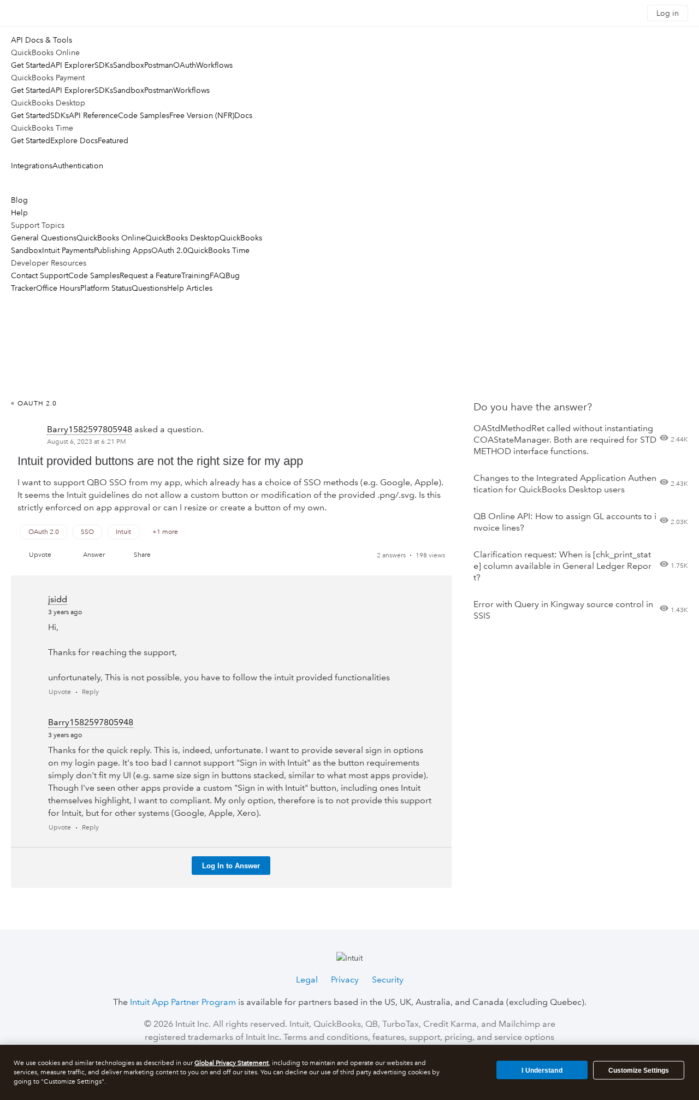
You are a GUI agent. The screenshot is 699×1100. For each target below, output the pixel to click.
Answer (94, 555)
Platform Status (106, 288)
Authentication (77, 165)
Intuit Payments (68, 250)
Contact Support (39, 275)
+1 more (165, 532)
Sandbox (128, 65)
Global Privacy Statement (231, 1063)
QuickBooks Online (110, 238)
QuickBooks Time (218, 250)
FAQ (218, 275)
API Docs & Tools (41, 40)
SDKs (103, 65)
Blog (19, 200)
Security (388, 979)
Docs (243, 115)
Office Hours (58, 288)
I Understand (542, 1070)
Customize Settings (638, 1070)
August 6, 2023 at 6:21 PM (86, 442)
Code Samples (143, 115)
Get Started (30, 65)
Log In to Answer (231, 866)
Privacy (345, 979)
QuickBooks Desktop (182, 238)
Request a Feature (150, 275)
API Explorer (72, 65)
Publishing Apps (122, 250)
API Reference (93, 115)
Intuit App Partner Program (183, 1002)
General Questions (43, 238)
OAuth (184, 65)
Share (142, 555)
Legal (307, 979)
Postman (158, 65)
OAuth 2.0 (169, 250)
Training (195, 275)
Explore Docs (74, 140)
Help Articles (189, 288)
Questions (149, 288)
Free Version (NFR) (201, 115)
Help (19, 212)
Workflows (214, 65)
